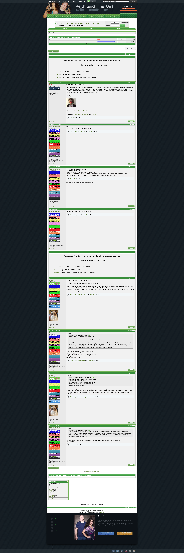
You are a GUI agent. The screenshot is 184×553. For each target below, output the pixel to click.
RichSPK (72, 178)
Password (107, 25)
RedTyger (102, 512)
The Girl (72, 117)
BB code (51, 489)
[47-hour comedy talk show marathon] (54, 148)
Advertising (57, 521)
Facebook (86, 111)
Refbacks (51, 496)
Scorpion (82, 131)
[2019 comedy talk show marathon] (54, 139)
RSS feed (94, 114)
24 (131, 48)
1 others (90, 131)
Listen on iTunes (128, 16)
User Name (107, 22)
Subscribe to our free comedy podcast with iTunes (106, 533)
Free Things (58, 527)
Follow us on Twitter (117, 551)
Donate (56, 524)
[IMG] (50, 491)
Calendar (118, 28)
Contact (57, 518)
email (92, 111)
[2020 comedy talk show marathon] (54, 137)
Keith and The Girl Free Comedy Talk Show (94, 8)
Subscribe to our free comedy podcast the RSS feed (125, 533)
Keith (71, 131)
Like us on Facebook (113, 551)
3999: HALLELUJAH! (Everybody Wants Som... (72, 1)
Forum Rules (52, 498)
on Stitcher (85, 114)
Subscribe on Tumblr (122, 551)
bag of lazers (86, 215)
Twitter (80, 111)
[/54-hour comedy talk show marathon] (54, 157)
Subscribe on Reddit (130, 551)
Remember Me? (125, 22)
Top (136, 507)
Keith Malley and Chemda (58, 9)
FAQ (91, 28)
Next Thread (96, 471)
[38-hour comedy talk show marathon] (54, 154)
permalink (132, 82)
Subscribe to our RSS (134, 551)
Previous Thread (89, 471)
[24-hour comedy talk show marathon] (54, 142)
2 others (92, 294)
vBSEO (92, 511)
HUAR (56, 530)
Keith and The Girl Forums (65, 23)
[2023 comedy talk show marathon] (54, 284)
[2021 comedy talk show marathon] (54, 134)
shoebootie (52, 280)
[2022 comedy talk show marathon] (54, 131)
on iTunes (78, 114)
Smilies (50, 490)
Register (65, 28)
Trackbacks (52, 494)
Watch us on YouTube (126, 551)
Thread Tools (120, 54)
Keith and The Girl (129, 507)
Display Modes (129, 54)
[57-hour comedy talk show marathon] (54, 151)
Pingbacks (51, 495)
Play (91, 1)
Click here (56, 71)
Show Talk (96, 23)
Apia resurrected (54, 126)
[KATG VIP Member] (54, 88)
